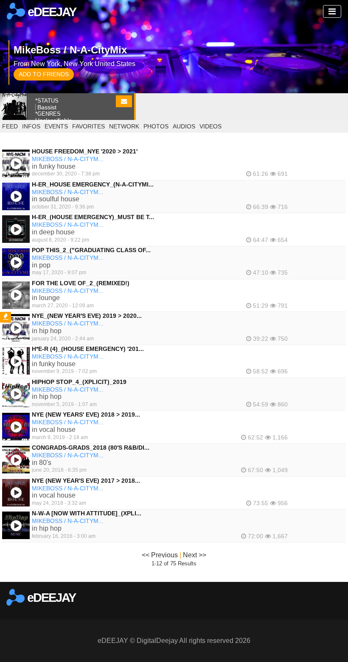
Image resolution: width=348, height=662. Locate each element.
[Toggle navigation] (332, 11)
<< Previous (160, 555)
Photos (155, 126)
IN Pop (41, 265)
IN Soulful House (55, 199)
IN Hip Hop (47, 330)
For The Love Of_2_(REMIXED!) (80, 283)
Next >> (194, 555)
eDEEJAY (50, 12)
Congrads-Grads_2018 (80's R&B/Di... (90, 447)
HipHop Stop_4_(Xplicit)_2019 (79, 381)
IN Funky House (54, 166)
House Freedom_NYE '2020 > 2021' (85, 151)
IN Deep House (53, 232)
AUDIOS (184, 126)
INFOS (31, 126)
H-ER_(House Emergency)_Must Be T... (93, 217)
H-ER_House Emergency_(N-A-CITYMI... (93, 184)
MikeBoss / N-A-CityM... (68, 159)
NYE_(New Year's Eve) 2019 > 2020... (87, 315)
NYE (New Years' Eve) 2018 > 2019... (86, 414)
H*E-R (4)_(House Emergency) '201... (88, 348)
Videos (210, 126)
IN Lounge (46, 297)
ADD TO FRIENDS (44, 74)
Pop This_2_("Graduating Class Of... (91, 250)
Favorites (88, 126)
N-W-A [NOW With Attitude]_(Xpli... (86, 513)
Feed (10, 126)
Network (124, 126)
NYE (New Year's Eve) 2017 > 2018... (86, 480)
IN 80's (41, 462)
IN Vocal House (54, 429)
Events (56, 126)
